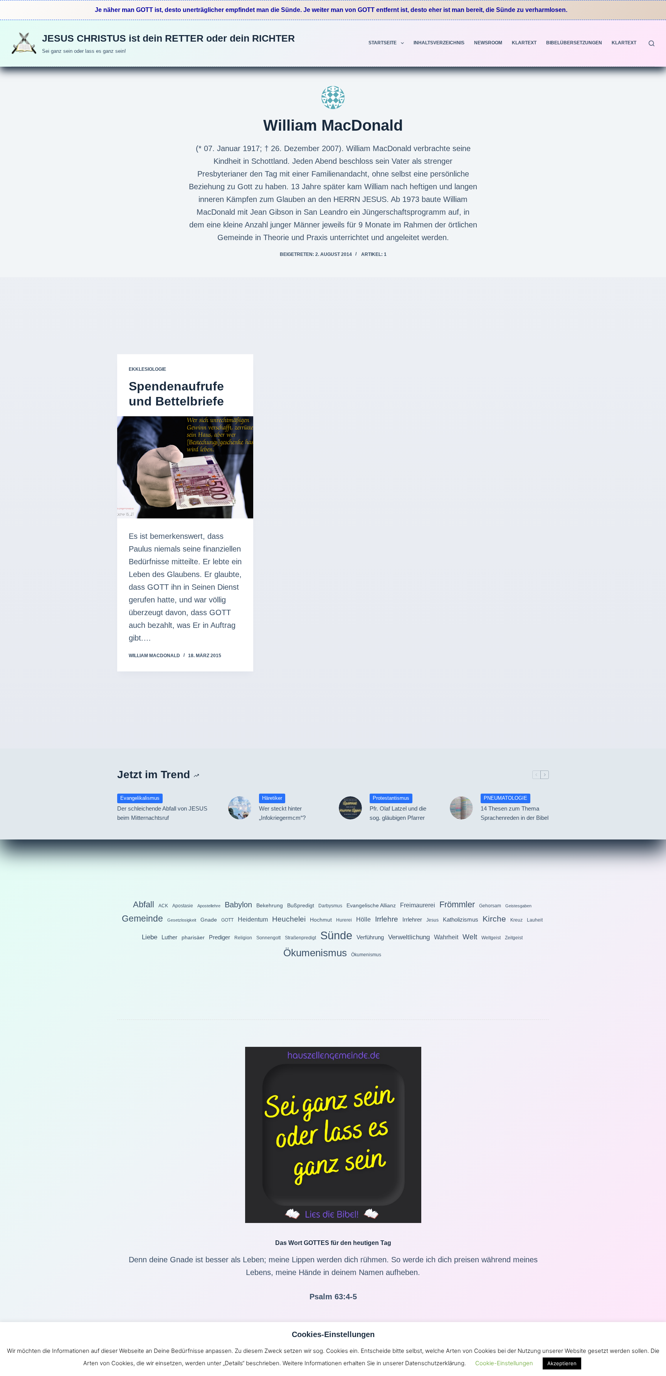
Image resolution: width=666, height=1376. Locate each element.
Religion (243, 937)
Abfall (143, 904)
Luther (169, 937)
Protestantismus (391, 798)
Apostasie (182, 905)
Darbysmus (330, 905)
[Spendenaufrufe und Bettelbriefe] (185, 467)
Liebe (149, 937)
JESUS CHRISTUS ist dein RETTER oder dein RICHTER (168, 38)
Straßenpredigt (300, 937)
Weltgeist (491, 937)
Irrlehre (386, 919)
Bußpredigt (300, 905)
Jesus (432, 920)
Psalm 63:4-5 (333, 1296)
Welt (469, 937)
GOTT (227, 920)
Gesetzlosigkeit (181, 920)
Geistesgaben (518, 905)
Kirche (494, 918)
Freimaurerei (417, 905)
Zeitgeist (514, 937)
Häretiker (272, 798)
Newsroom (488, 42)
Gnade (208, 920)
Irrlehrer (412, 919)
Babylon (238, 904)
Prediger (219, 937)
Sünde (336, 935)
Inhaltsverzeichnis (439, 42)
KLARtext (524, 42)
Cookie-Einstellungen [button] (504, 1363)
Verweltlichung (409, 937)
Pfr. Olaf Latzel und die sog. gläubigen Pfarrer (398, 813)
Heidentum (253, 919)
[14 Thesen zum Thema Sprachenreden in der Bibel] (461, 807)
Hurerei (344, 920)
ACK (163, 905)
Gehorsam (490, 905)
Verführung (370, 937)
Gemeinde (142, 918)
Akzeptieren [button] (562, 1363)
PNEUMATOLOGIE (505, 798)
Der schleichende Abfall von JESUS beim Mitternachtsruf (162, 813)
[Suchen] (651, 43)
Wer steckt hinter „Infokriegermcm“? (282, 813)
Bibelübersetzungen (574, 42)
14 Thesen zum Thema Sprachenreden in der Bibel (514, 813)
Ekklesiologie (147, 369)
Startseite (382, 42)
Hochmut (321, 920)
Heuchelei (289, 919)
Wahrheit (446, 937)
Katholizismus (460, 919)
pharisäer (193, 937)
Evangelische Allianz (371, 905)
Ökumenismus (315, 953)
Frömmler (457, 904)
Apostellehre (208, 905)
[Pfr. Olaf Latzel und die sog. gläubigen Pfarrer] (350, 807)
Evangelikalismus (140, 798)
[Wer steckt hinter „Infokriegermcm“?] (239, 807)
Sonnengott (268, 937)
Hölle (363, 919)
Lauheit (535, 920)
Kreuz (516, 920)
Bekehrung (269, 905)
